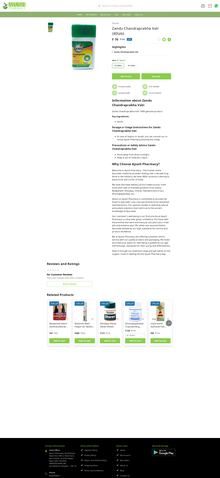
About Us (139, 14)
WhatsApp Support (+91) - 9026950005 (44, 8)
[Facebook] (169, 39)
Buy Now (156, 76)
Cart (117, 14)
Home (79, 14)
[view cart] (210, 6)
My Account (106, 14)
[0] (210, 6)
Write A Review (69, 284)
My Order (127, 14)
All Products (91, 14)
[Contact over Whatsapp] (216, 6)
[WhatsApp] (164, 39)
